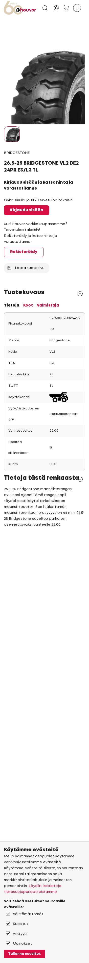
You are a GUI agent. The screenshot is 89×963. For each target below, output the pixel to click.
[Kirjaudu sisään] (56, 7)
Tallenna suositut (24, 953)
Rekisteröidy (23, 252)
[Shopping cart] (66, 8)
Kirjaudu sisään (26, 210)
